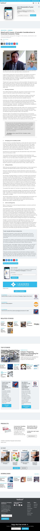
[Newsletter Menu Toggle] (33, 3)
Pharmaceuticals (24, 350)
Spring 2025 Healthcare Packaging (34, 463)
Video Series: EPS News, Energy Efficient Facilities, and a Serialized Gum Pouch (16, 368)
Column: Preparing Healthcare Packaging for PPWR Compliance (29, 353)
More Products (32, 436)
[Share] (7, 44)
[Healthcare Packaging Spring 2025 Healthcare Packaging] (34, 455)
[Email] (4, 44)
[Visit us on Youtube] (21, 505)
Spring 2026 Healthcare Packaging (15, 463)
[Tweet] (12, 44)
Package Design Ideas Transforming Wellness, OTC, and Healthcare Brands (17, 479)
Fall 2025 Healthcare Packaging (25, 463)
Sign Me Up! (33, 15)
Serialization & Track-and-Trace (16, 365)
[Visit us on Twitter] (17, 505)
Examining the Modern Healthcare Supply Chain (30, 479)
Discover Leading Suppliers (7, 303)
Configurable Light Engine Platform (33, 432)
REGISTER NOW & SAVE (26, 407)
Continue (25, 528)
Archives (24, 468)
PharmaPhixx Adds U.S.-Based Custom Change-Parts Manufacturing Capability (32, 427)
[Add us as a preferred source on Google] (17, 44)
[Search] (36, 3)
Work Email (13, 272)
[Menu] (39, 3)
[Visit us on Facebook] (14, 505)
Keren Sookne (5, 39)
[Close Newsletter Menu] (39, 6)
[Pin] (14, 44)
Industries (3, 30)
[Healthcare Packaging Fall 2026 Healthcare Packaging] (5, 455)
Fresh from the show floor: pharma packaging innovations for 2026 (15, 310)
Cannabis (10, 30)
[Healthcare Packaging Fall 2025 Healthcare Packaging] (24, 455)
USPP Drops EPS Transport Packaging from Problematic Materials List (3, 375)
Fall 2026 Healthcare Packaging (5, 463)
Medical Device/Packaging (29, 364)
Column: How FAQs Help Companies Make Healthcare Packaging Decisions (29, 367)
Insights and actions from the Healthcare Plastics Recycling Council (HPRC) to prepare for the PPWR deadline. (29, 358)
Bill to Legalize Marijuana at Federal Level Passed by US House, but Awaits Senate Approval (17, 324)
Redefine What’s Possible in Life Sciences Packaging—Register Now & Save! (17, 296)
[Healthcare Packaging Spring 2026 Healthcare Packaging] (15, 455)
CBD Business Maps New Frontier (3, 330)
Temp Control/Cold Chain (4, 372)
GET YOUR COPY (7, 406)
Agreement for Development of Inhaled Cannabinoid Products (30, 324)
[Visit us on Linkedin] (19, 505)
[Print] (2, 44)
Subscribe (16, 468)
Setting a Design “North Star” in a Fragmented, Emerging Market (4, 324)
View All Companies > (20, 291)
